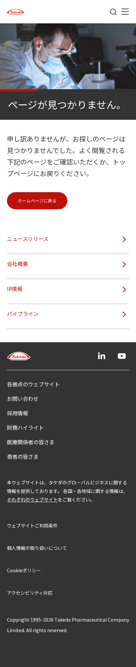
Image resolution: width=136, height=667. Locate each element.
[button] (37, 200)
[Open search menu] (113, 12)
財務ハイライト (25, 427)
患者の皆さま (23, 456)
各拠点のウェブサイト (33, 384)
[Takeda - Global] (15, 12)
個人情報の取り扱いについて (37, 548)
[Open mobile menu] (125, 12)
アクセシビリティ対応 (29, 592)
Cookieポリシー (24, 570)
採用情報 (17, 413)
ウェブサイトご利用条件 (32, 525)
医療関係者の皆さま (30, 442)
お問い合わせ (23, 398)
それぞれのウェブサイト (32, 499)
